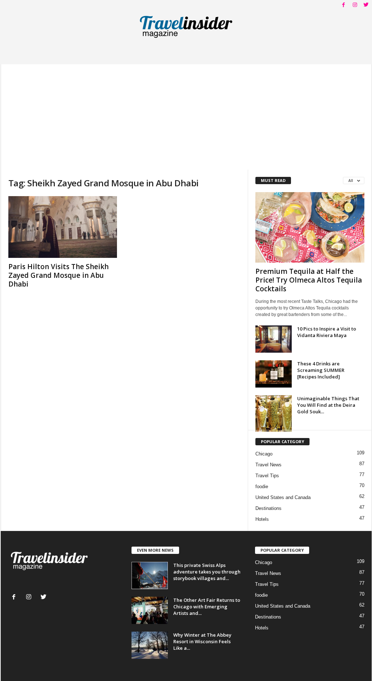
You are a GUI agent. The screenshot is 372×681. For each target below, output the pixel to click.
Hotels (262, 519)
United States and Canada (283, 497)
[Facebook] (343, 5)
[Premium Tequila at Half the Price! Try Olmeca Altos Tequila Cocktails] (309, 227)
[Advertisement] (186, 115)
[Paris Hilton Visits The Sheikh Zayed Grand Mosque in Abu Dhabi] (62, 227)
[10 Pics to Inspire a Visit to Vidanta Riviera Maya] (273, 339)
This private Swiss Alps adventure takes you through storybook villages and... (206, 571)
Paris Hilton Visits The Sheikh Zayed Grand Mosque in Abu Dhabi (58, 275)
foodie (261, 486)
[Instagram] (355, 5)
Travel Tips (267, 475)
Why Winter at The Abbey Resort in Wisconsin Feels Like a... (202, 641)
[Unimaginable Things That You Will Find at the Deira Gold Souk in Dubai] (273, 413)
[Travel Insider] (186, 27)
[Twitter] (366, 5)
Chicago (263, 454)
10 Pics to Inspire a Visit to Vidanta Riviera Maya (326, 332)
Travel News (268, 464)
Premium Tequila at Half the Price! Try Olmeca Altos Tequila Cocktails (308, 280)
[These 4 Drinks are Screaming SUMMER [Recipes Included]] (273, 374)
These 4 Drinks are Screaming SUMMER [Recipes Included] (320, 370)
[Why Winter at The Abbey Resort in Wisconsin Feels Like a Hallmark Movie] (150, 645)
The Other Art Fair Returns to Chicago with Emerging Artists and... (206, 606)
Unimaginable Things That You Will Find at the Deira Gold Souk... (328, 405)
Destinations (268, 508)
